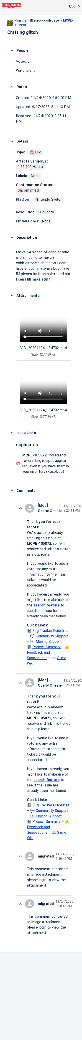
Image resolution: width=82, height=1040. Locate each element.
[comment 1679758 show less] (20, 903)
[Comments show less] (11, 490)
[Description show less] (11, 237)
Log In (74, 6)
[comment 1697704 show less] (20, 508)
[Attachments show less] (11, 295)
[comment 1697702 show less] (20, 856)
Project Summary (46, 647)
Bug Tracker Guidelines (50, 630)
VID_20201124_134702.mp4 (43, 348)
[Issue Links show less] (11, 432)
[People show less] (11, 50)
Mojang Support (49, 641)
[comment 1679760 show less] (20, 682)
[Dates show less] (11, 86)
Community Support (52, 636)
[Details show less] (11, 141)
